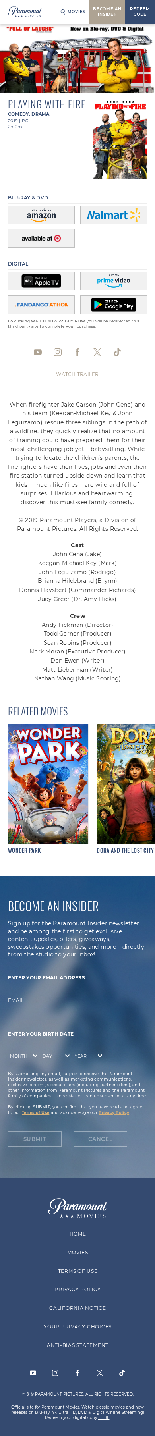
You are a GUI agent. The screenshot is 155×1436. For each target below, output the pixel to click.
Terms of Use (35, 1112)
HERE (104, 1417)
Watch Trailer (77, 374)
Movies (77, 11)
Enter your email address (46, 977)
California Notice (77, 1308)
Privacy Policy (114, 1112)
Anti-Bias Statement (77, 1345)
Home (77, 1234)
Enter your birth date (41, 1034)
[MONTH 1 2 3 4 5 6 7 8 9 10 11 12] (22, 1057)
